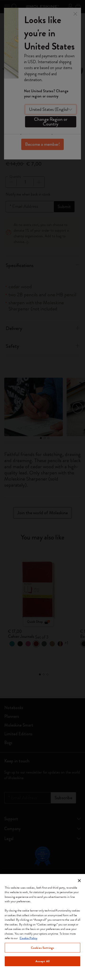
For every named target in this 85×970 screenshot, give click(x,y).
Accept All (42, 961)
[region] (42, 922)
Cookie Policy (28, 938)
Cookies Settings (42, 947)
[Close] (79, 880)
